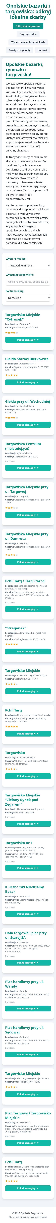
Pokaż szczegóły (28, 339)
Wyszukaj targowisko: (20, 274)
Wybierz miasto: (16, 258)
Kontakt (42, 50)
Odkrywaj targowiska (28, 26)
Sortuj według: (15, 291)
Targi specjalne (28, 34)
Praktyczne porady (19, 50)
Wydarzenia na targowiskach (28, 42)
